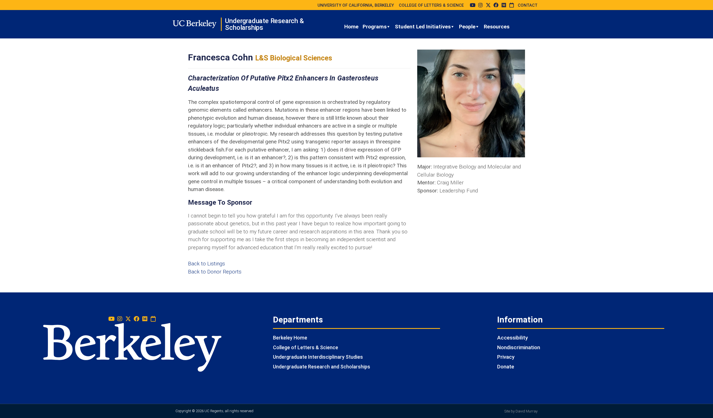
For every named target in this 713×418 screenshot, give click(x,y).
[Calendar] (512, 5)
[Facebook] (496, 5)
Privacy (505, 357)
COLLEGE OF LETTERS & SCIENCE (431, 5)
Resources (496, 26)
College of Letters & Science (305, 347)
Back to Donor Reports (214, 271)
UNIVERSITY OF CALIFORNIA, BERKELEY (356, 5)
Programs (375, 26)
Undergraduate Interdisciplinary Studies (318, 357)
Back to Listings (206, 263)
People (467, 26)
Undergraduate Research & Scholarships (264, 24)
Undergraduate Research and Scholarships (321, 367)
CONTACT (528, 5)
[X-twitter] (488, 5)
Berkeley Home (290, 338)
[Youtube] (473, 5)
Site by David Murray (521, 411)
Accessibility (512, 337)
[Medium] (504, 5)
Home (351, 26)
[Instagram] (480, 5)
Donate (505, 366)
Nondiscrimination (518, 347)
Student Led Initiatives (423, 26)
